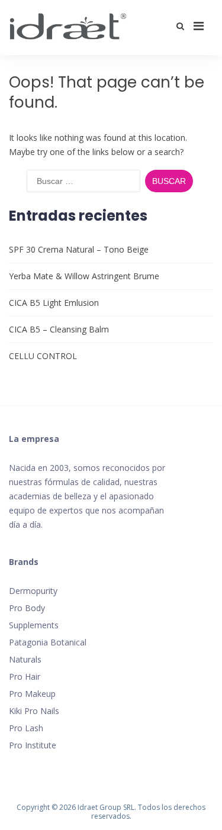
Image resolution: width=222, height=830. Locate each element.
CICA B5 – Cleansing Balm (59, 329)
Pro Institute (32, 745)
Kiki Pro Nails (34, 710)
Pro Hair (24, 676)
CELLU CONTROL (43, 355)
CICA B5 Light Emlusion (54, 302)
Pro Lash (26, 728)
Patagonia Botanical (47, 642)
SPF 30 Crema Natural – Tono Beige (79, 249)
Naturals (25, 659)
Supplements (34, 625)
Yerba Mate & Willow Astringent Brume (84, 276)
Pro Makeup (32, 693)
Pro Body (27, 607)
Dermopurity (33, 590)
